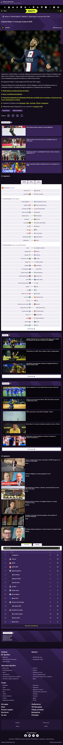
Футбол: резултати (7, 639)
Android (36, 106)
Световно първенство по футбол (11, 676)
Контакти (5, 712)
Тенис (4, 687)
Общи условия (37, 710)
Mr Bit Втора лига (37, 657)
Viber (27, 103)
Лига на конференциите (15, 245)
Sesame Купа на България (9, 659)
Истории (4, 704)
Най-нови (5, 335)
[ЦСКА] (13, 7)
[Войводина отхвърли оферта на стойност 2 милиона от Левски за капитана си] (31, 440)
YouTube (33, 103)
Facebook (22, 103)
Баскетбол (35, 685)
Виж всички (30, 328)
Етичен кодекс (7, 710)
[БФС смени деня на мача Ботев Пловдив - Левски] (31, 416)
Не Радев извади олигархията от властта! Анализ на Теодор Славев (43, 529)
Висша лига (6, 668)
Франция (24, 16)
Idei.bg (17, 726)
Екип (3, 707)
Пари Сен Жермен (17, 110)
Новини (4, 652)
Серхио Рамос (5, 110)
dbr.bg (26, 463)
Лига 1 (4, 672)
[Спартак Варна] (34, 7)
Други (34, 678)
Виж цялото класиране (30, 625)
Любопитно (36, 704)
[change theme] (60, 11)
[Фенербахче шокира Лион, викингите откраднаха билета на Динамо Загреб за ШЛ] (31, 367)
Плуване (35, 696)
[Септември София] (29, 7)
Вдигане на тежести (38, 689)
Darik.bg (17, 722)
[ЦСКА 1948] (17, 7)
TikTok (38, 103)
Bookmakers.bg (6, 637)
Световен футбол (15, 16)
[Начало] (3, 16)
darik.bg (27, 476)
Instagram (45, 103)
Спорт (3, 683)
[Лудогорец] (5, 7)
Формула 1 (36, 687)
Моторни (35, 693)
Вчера (24, 182)
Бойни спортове (7, 696)
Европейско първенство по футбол (42, 676)
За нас (3, 715)
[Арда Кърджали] (21, 7)
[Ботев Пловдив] (25, 7)
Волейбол (5, 685)
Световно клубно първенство (11, 678)
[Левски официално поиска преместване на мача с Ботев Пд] (31, 391)
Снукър (5, 698)
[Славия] (38, 7)
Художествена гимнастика (40, 691)
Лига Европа (12, 199)
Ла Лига (9, 188)
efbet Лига (5, 657)
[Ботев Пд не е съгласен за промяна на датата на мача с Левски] (31, 428)
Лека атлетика (6, 689)
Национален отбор (38, 659)
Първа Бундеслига (7, 670)
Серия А (35, 670)
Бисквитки (36, 712)
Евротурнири (6, 661)
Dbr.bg (45, 726)
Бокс (4, 691)
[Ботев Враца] (46, 7)
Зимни (4, 693)
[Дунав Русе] (50, 7)
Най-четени (5, 383)
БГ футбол (5, 655)
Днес (31, 182)
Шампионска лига (37, 672)
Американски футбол (8, 700)
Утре (38, 182)
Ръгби (34, 700)
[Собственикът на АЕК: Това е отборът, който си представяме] (31, 355)
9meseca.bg (46, 722)
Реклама (35, 715)
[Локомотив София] (58, 7)
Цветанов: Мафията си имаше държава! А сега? (38, 473)
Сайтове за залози (7, 635)
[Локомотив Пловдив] (54, 7)
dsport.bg (7, 27)
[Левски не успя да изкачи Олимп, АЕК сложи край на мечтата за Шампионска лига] (31, 403)
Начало (7, 16)
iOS (41, 106)
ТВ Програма (37, 707)
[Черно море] (42, 7)
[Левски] (9, 7)
